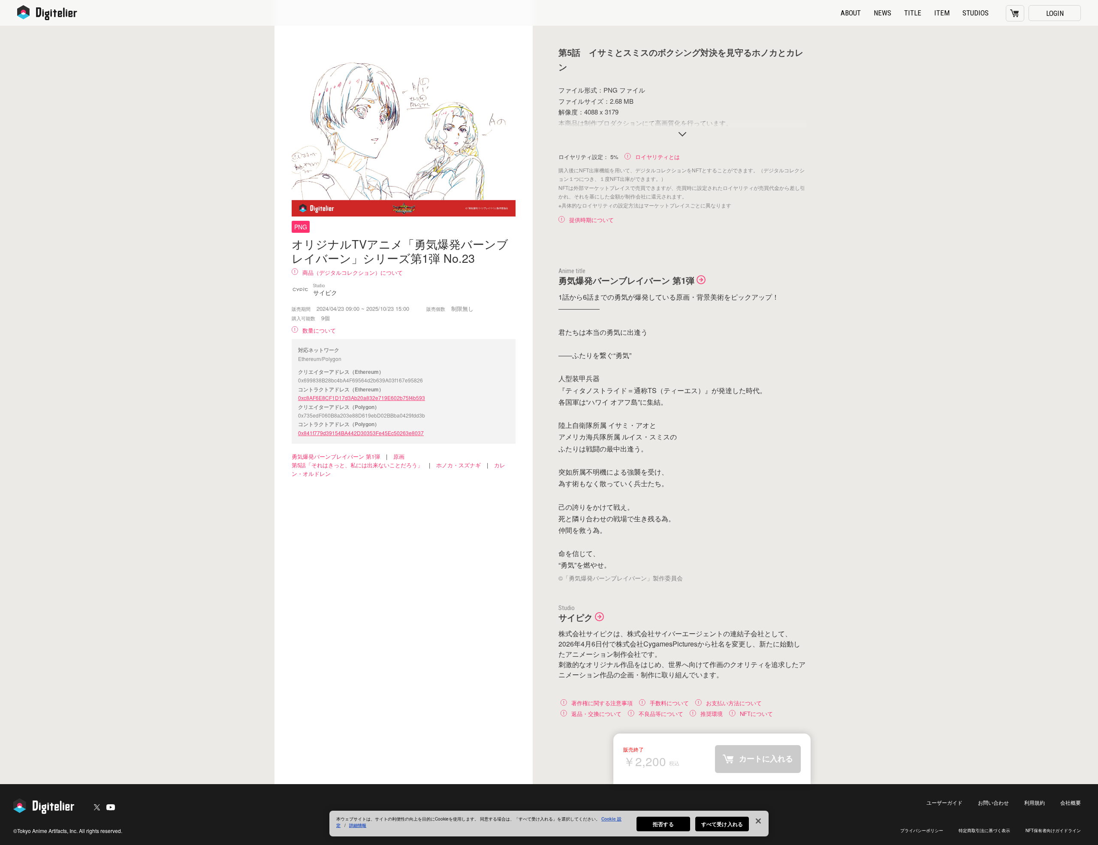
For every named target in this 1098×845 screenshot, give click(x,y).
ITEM (942, 13)
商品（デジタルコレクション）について (352, 272)
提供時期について (591, 220)
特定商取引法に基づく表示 (984, 830)
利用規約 (1034, 802)
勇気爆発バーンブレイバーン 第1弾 (336, 456)
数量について (319, 330)
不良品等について (661, 713)
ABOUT (851, 13)
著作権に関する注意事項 (602, 702)
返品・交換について (596, 713)
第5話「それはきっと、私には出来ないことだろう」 (357, 465)
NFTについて (756, 713)
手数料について (669, 702)
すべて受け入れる (722, 824)
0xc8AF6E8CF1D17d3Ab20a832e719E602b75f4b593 (361, 397)
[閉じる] (758, 821)
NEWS (882, 13)
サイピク (575, 617)
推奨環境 (711, 713)
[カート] (1015, 13)
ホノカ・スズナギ (458, 465)
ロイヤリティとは (657, 157)
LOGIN (1055, 13)
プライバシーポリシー (921, 830)
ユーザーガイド (944, 802)
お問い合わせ (993, 802)
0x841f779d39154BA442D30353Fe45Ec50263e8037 (361, 432)
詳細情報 (357, 825)
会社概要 (1070, 802)
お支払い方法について (734, 702)
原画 (398, 456)
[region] (549, 823)
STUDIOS (975, 13)
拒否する (663, 824)
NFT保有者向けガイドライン (1053, 830)
